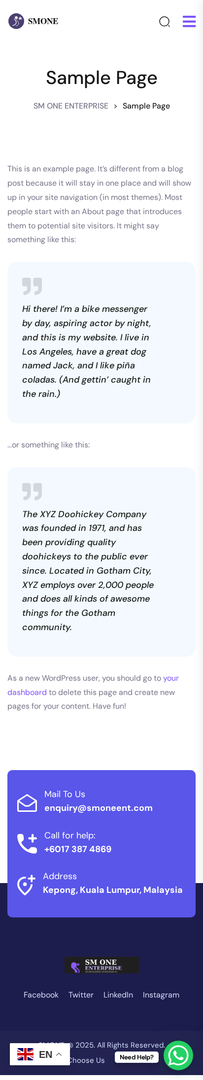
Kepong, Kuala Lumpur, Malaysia (113, 890)
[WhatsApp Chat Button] (178, 1055)
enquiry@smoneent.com (98, 808)
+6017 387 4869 (77, 849)
